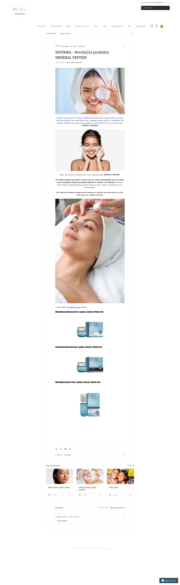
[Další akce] (123, 46)
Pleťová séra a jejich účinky (59, 487)
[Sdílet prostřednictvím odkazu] (70, 449)
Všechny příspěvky (51, 33)
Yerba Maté (113, 487)
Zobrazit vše (131, 465)
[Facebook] (156, 26)
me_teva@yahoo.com (157, 2)
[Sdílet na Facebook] (56, 449)
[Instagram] (152, 26)
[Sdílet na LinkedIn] (65, 449)
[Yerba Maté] (120, 476)
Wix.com (109, 548)
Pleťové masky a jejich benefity (87, 488)
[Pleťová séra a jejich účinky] (59, 476)
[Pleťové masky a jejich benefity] (90, 476)
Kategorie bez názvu (65, 33)
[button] (161, 26)
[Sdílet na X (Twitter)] (61, 449)
